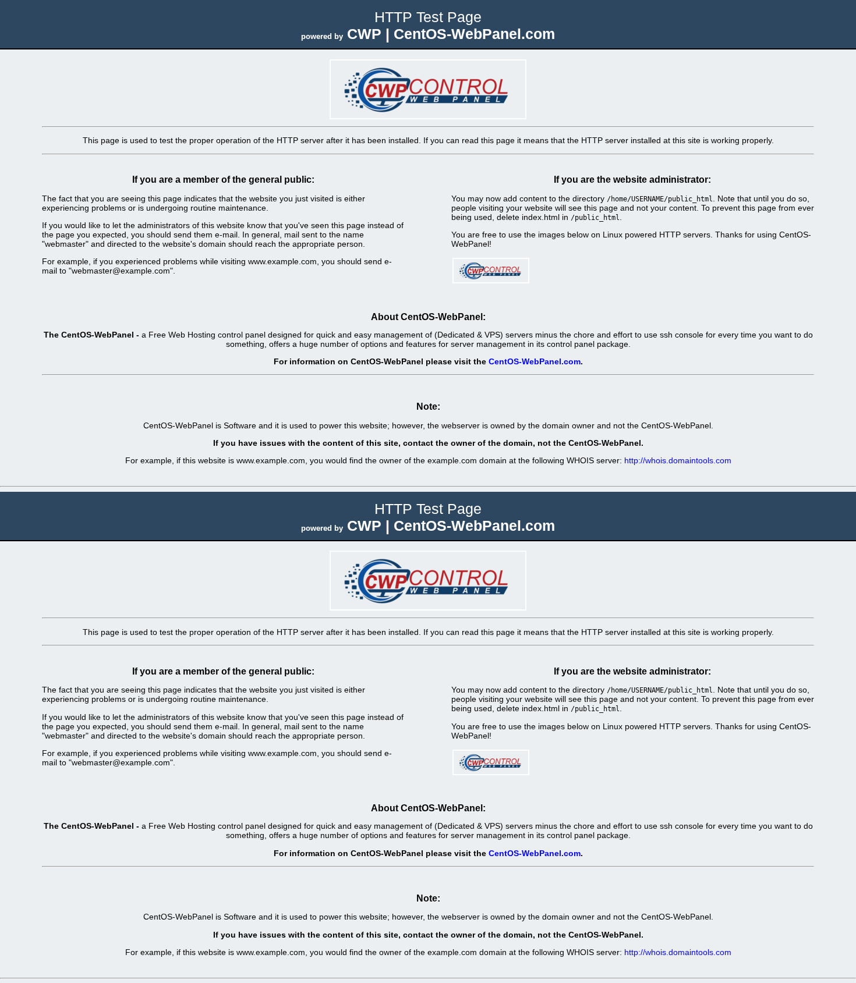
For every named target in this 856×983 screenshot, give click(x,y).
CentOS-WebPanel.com (535, 361)
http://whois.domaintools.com (677, 460)
